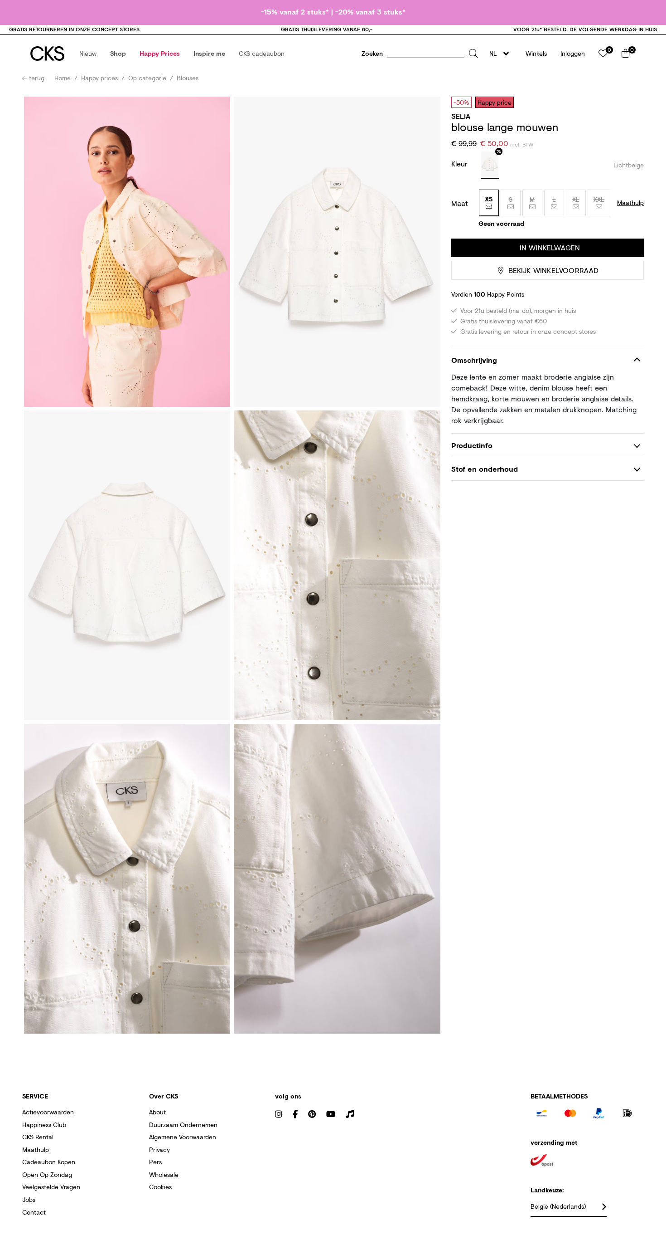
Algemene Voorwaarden (182, 1137)
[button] (87, 53)
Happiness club (44, 1124)
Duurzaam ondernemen (183, 1124)
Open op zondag (47, 1174)
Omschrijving (474, 360)
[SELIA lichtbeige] (490, 165)
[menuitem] (87, 53)
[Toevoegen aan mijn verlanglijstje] (630, 102)
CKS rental (37, 1137)
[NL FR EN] (502, 53)
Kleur (460, 163)
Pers (155, 1162)
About (157, 1112)
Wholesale (164, 1174)
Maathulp (35, 1149)
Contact (34, 1212)
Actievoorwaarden (48, 1112)
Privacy (159, 1149)
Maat (459, 203)
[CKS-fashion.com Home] (47, 53)
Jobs (28, 1199)
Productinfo (471, 445)
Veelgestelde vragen (51, 1186)
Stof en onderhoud (484, 469)
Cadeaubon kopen (48, 1162)
